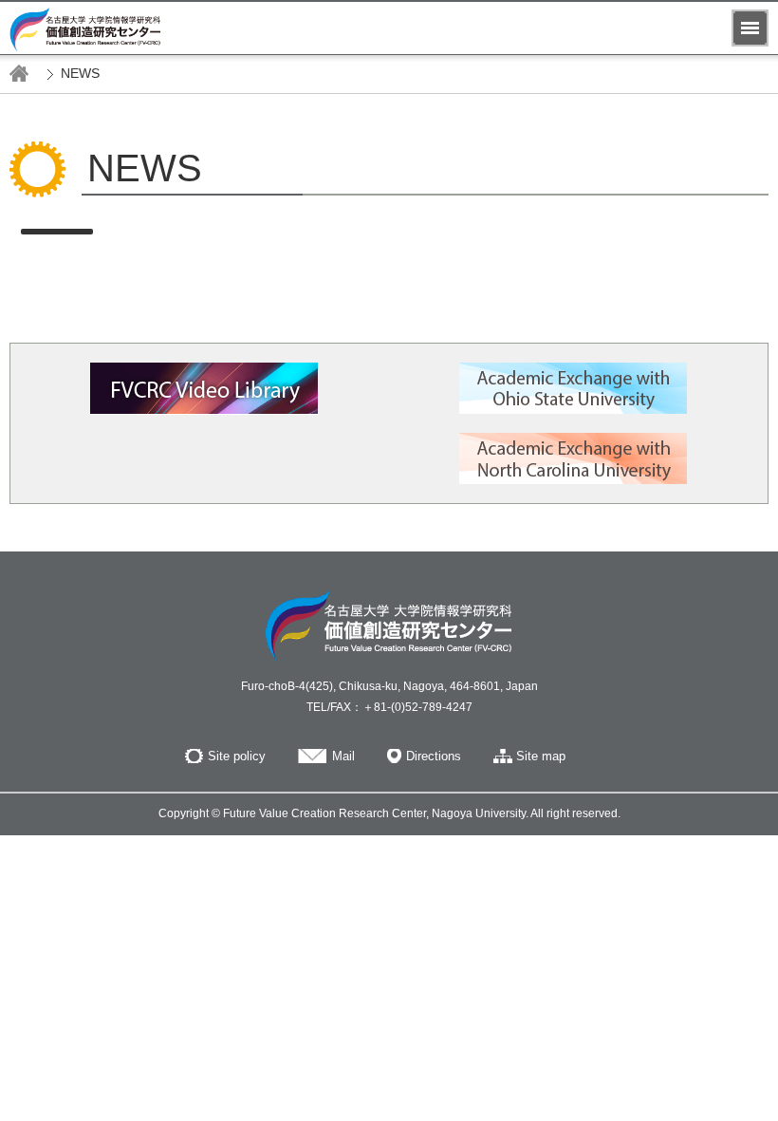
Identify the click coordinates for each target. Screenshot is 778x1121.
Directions (433, 756)
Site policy (237, 756)
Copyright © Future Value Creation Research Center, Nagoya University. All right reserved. (389, 813)
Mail (343, 756)
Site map (540, 756)
